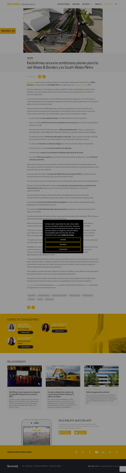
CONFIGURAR (63, 249)
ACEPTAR (63, 240)
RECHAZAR (63, 244)
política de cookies (68, 235)
